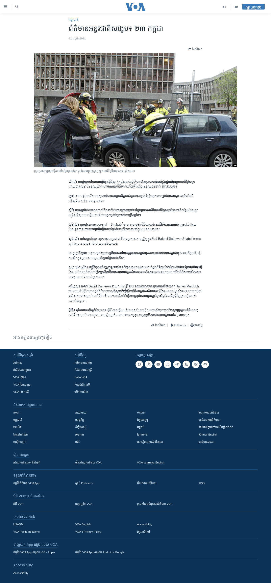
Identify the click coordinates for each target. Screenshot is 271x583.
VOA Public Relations (26, 531)
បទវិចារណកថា (206, 441)
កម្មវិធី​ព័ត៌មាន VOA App (26, 483)
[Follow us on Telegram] (177, 364)
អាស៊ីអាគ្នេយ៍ (19, 441)
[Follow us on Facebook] (139, 364)
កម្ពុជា (16, 412)
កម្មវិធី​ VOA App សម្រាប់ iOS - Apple (34, 552)
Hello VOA (80, 377)
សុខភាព (79, 434)
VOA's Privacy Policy (88, 531)
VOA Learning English (150, 462)
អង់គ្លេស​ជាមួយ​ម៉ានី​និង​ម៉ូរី (26, 462)
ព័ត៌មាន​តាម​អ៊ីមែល (146, 483)
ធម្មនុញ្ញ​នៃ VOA (83, 503)
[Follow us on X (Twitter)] (148, 364)
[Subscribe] (205, 364)
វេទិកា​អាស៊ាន (81, 391)
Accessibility (144, 524)
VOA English (83, 524)
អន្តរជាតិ (74, 19)
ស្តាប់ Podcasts (84, 483)
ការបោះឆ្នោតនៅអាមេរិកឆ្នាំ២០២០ (216, 427)
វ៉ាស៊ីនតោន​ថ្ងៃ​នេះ (22, 369)
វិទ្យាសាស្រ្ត (142, 419)
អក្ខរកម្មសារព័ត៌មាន (209, 412)
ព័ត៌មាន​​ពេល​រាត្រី (83, 369)
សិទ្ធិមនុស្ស (80, 427)
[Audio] (224, 7)
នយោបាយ (80, 412)
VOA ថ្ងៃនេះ (19, 377)
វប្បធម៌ (140, 427)
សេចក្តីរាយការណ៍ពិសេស (150, 441)
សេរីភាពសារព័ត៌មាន (209, 419)
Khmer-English (208, 434)
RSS (202, 483)
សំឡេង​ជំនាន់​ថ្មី (82, 384)
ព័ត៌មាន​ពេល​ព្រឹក (83, 362)
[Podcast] (195, 364)
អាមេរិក (17, 427)
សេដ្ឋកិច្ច (79, 419)
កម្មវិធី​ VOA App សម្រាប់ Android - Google (99, 552)
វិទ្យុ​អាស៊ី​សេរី (143, 531)
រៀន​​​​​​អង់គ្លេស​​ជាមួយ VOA (88, 462)
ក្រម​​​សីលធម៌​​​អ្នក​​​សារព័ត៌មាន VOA (154, 503)
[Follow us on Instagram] (167, 364)
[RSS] (186, 364)
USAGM (18, 524)
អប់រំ (77, 441)
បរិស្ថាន (141, 412)
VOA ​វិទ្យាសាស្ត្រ (22, 384)
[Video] (236, 7)
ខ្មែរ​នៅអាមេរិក (20, 434)
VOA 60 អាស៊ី (21, 391)
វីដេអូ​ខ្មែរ (17, 362)
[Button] (195, 48)
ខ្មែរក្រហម (142, 434)
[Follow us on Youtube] (158, 364)
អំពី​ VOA (18, 503)
